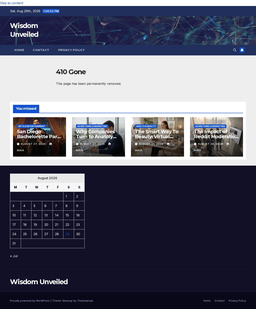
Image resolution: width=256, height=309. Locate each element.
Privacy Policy (71, 50)
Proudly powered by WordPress (30, 300)
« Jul (14, 256)
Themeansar (85, 300)
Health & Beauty (146, 126)
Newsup (67, 300)
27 (46, 234)
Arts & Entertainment (31, 126)
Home (19, 50)
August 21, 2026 (151, 143)
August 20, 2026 (211, 143)
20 (46, 225)
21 (56, 225)
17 (14, 225)
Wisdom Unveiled (39, 282)
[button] (234, 50)
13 (46, 215)
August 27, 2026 (34, 143)
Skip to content (11, 3)
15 (67, 215)
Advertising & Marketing (92, 126)
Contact (41, 50)
